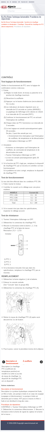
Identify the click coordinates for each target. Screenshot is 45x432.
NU (8, 2)
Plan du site (24, 2)
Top (19, 2)
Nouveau (14, 2)
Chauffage (21, 24)
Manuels (3, 2)
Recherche (31, 2)
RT (10, 2)
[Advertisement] (22, 52)
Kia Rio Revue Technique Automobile (12, 22)
